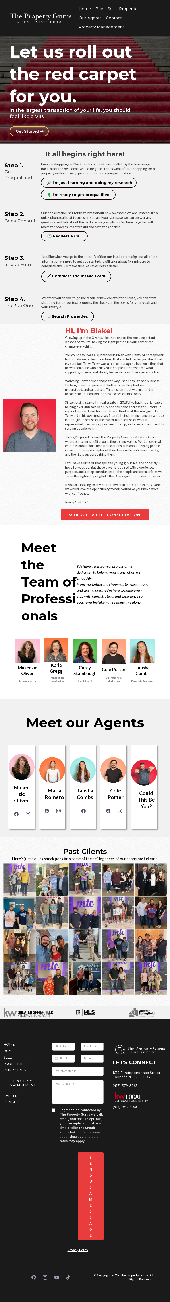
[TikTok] (68, 1277)
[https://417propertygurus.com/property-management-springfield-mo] (142, 651)
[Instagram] (28, 814)
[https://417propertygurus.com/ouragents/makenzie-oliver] (21, 767)
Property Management (101, 27)
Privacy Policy (78, 1250)
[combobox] (78, 1071)
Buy (99, 8)
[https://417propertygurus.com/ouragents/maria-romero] (52, 770)
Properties (129, 8)
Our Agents (90, 18)
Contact (114, 18)
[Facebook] (16, 814)
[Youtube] (56, 1277)
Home (85, 8)
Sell (111, 8)
